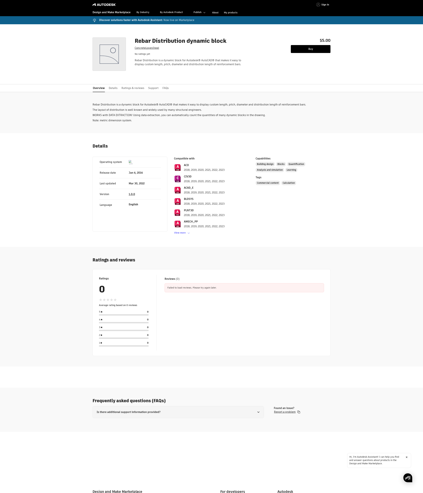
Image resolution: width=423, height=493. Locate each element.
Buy (310, 49)
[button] (178, 412)
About (215, 12)
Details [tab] (113, 88)
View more (180, 232)
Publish (197, 12)
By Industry (142, 12)
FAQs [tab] (165, 88)
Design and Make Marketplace (112, 12)
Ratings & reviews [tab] (132, 88)
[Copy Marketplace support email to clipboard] (298, 412)
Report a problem (285, 412)
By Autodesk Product (171, 12)
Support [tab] (153, 88)
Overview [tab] (99, 88)
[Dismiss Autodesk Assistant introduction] (406, 457)
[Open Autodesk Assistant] (407, 477)
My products (230, 12)
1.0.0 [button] (132, 194)
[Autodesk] (104, 4)
